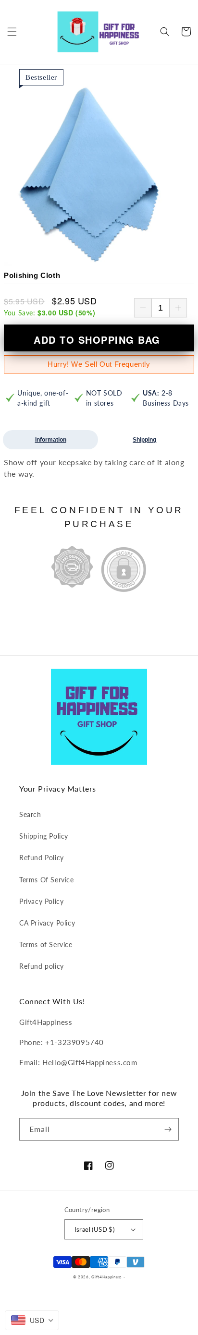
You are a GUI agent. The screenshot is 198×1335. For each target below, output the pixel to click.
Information (50, 439)
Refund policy (41, 966)
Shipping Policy (43, 836)
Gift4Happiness (106, 1277)
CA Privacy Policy (47, 923)
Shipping (144, 439)
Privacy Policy (41, 901)
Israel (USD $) (94, 1229)
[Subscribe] (167, 1129)
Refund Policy (41, 858)
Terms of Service (46, 944)
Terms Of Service (46, 880)
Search (30, 814)
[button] (12, 31)
